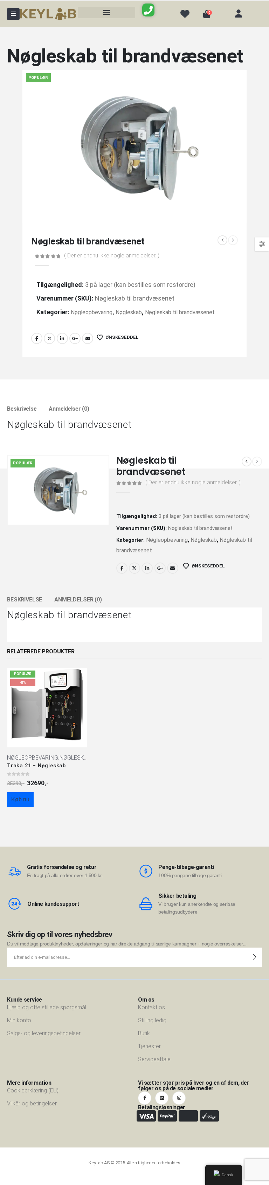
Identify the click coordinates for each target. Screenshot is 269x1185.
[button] (107, 12)
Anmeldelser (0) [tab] (69, 408)
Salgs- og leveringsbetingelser (44, 1033)
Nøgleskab (129, 312)
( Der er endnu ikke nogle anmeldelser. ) (111, 255)
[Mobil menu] (13, 14)
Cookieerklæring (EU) (32, 1090)
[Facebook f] (144, 1098)
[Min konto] (238, 14)
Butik (144, 1033)
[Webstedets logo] (48, 14)
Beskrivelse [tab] (21, 408)
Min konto (19, 1020)
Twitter (49, 338)
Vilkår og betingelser (32, 1103)
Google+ (75, 338)
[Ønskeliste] (184, 14)
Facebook (36, 338)
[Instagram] (179, 1098)
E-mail (87, 338)
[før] (222, 240)
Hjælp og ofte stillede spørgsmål (46, 1007)
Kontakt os (151, 1007)
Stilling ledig (152, 1020)
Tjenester (149, 1046)
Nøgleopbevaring (91, 312)
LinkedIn (62, 338)
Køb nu (20, 799)
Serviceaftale (154, 1059)
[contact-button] (254, 957)
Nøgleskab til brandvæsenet (180, 312)
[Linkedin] (161, 1098)
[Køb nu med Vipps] (47, 814)
